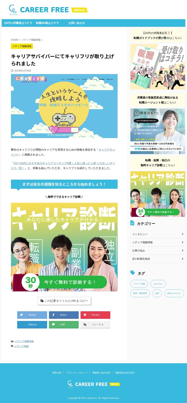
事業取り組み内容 (101, 372)
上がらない (158, 283)
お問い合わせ (76, 23)
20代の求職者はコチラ (18, 23)
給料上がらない (174, 293)
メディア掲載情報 (24, 341)
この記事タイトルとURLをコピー (66, 301)
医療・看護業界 (140, 293)
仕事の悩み (138, 250)
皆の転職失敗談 (141, 258)
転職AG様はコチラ (47, 23)
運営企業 (56, 372)
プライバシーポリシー (77, 372)
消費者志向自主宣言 (125, 372)
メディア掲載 (21, 346)
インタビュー (140, 234)
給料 (157, 293)
